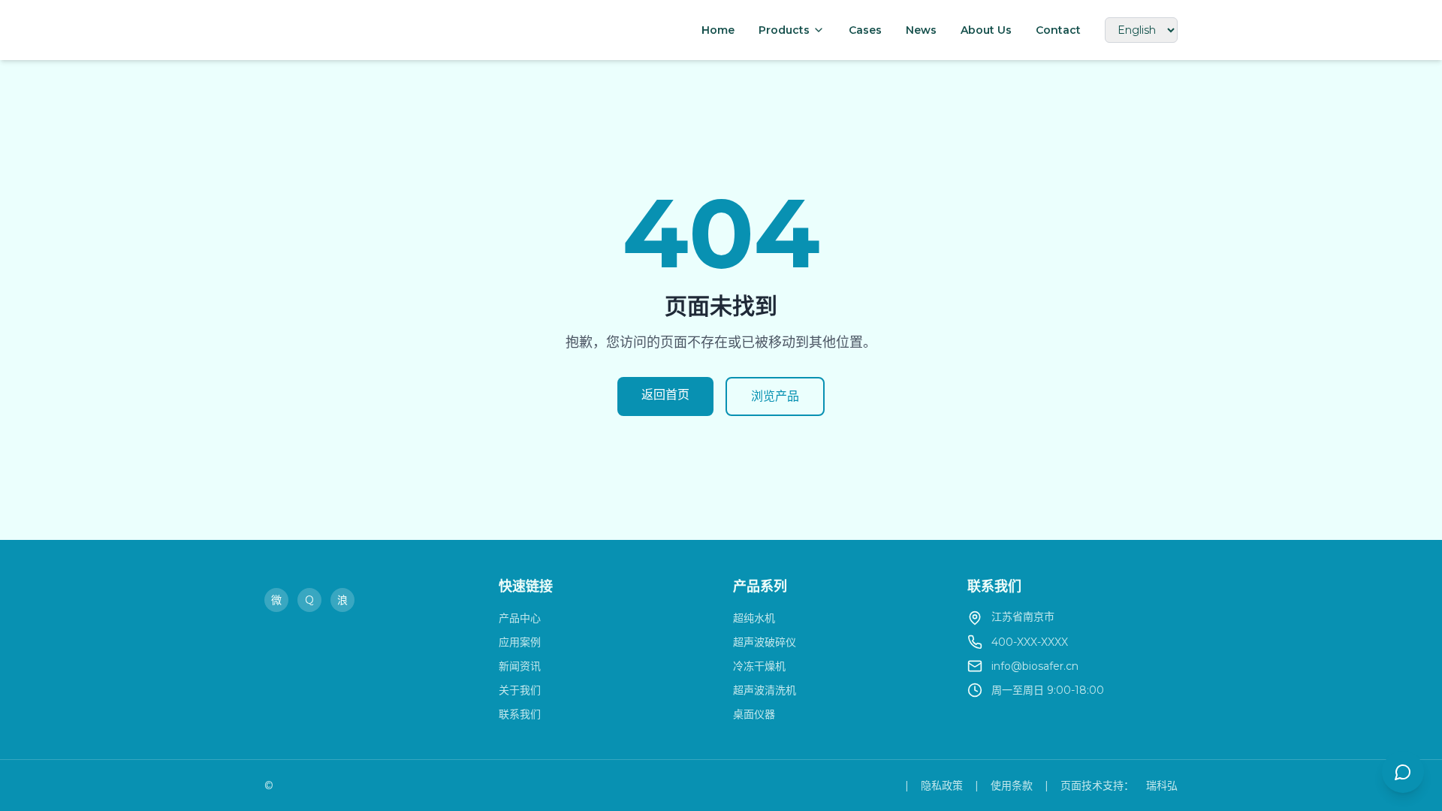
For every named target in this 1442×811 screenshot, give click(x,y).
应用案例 (520, 642)
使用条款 (1012, 785)
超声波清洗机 (764, 690)
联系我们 (520, 714)
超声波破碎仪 (764, 642)
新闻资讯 (520, 666)
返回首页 (665, 394)
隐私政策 (942, 785)
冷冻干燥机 (759, 666)
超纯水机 (754, 618)
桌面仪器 (754, 714)
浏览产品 (775, 396)
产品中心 (520, 618)
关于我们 (520, 690)
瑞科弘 (1162, 785)
